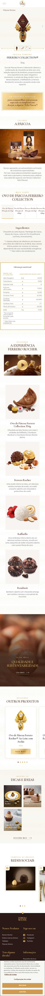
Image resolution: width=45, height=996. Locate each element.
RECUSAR (22, 985)
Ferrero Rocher (7, 935)
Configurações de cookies (22, 979)
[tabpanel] (20, 732)
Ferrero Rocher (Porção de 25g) (30, 209)
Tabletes (5, 941)
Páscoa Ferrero (9, 10)
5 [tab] (27, 763)
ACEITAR (22, 992)
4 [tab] (25, 763)
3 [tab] (23, 763)
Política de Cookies (10, 974)
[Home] (23, 3)
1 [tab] (18, 763)
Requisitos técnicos (29, 959)
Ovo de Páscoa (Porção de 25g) (7, 209)
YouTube (30, 941)
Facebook (30, 935)
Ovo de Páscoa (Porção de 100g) (19, 210)
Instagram (30, 938)
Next (42, 26)
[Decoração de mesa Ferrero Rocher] (20, 878)
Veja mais (21, 751)
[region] (22, 978)
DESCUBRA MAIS (20, 838)
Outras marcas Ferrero (10, 938)
